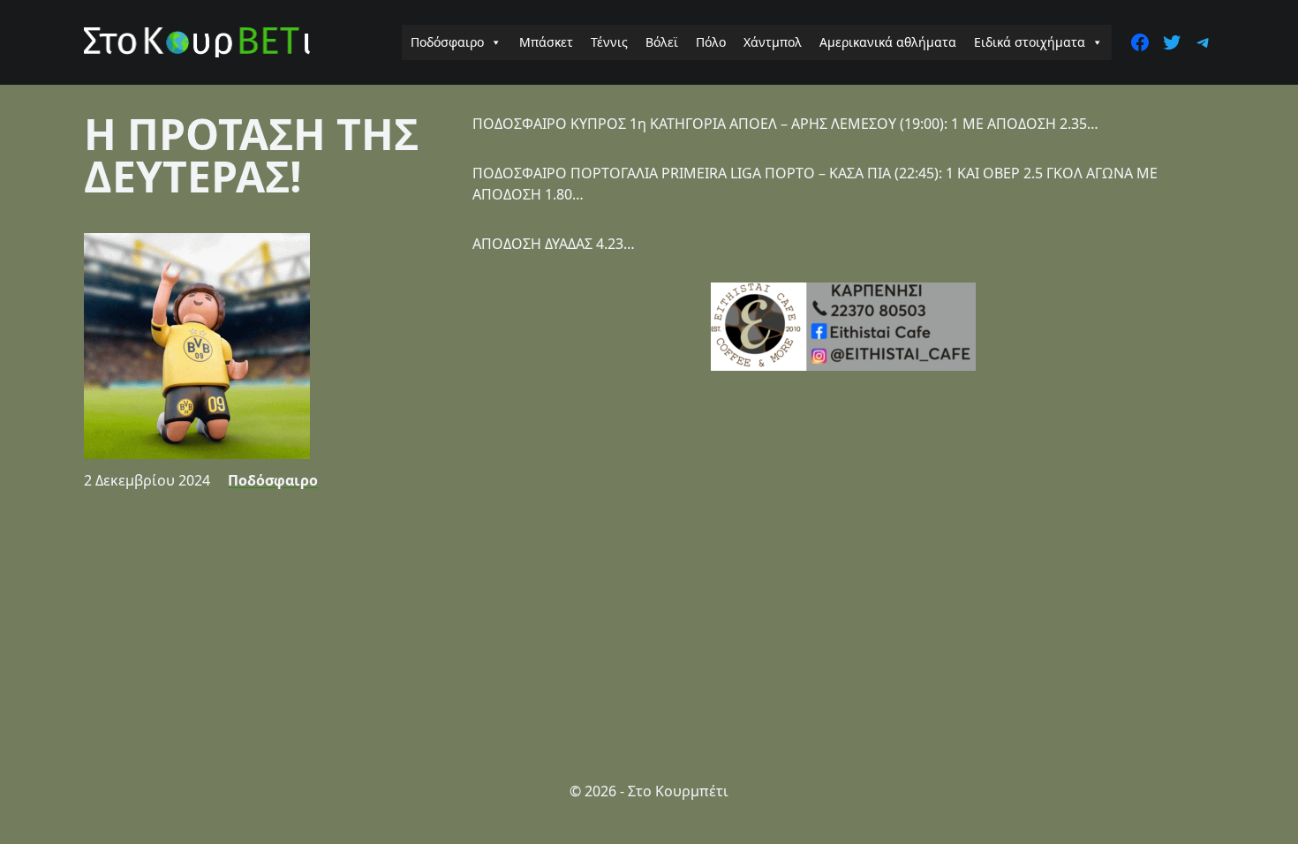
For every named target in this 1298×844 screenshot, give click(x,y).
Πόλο (711, 42)
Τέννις (609, 42)
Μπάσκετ (546, 42)
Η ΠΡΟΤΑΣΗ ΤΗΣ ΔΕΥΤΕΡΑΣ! (251, 155)
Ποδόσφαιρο (447, 42)
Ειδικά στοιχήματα (1029, 42)
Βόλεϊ (661, 42)
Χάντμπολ (772, 42)
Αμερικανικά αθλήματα (887, 42)
